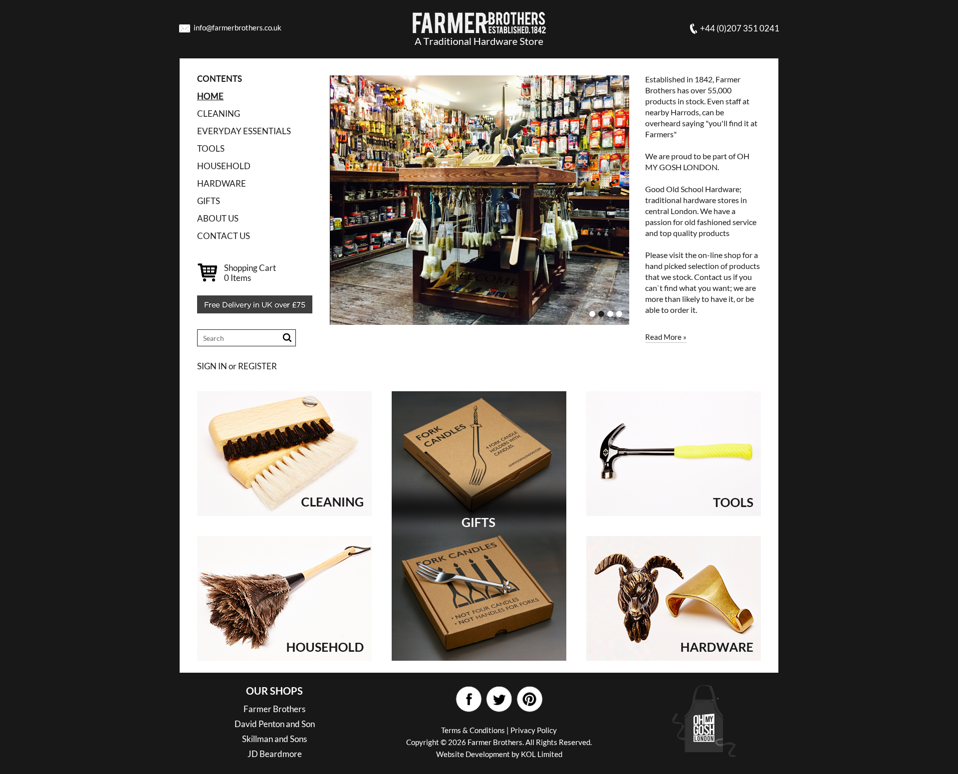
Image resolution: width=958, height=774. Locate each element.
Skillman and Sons (274, 739)
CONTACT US (223, 236)
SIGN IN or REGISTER (237, 366)
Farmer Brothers (274, 709)
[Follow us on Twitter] (498, 699)
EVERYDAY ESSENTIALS (244, 131)
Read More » (666, 336)
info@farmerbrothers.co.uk (237, 27)
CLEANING (218, 113)
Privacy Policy (533, 730)
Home (210, 96)
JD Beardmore (274, 754)
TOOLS (211, 148)
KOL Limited (541, 754)
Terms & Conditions (473, 730)
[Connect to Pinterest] (529, 699)
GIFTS (208, 201)
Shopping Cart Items (250, 272)
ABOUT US (218, 218)
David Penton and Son (275, 724)
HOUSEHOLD (223, 166)
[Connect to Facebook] (468, 699)
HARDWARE (221, 183)
